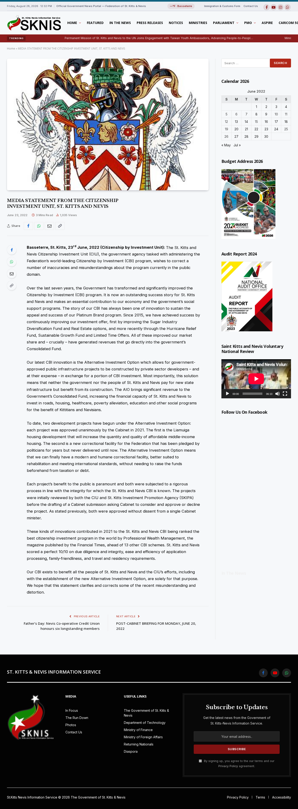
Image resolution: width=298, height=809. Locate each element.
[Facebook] (11, 250)
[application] (256, 378)
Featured (95, 22)
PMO (248, 22)
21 (246, 129)
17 (276, 122)
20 (236, 129)
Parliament (223, 22)
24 (276, 129)
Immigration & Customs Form (222, 6)
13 (236, 122)
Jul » (237, 145)
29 (256, 136)
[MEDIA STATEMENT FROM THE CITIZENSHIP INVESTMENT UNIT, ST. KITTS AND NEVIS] (108, 124)
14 (246, 122)
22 (256, 129)
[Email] (11, 273)
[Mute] (277, 393)
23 (266, 129)
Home (72, 22)
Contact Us (251, 6)
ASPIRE (267, 22)
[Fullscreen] (285, 393)
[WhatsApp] (11, 261)
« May (226, 145)
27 (236, 136)
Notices (176, 22)
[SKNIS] (34, 23)
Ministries (198, 22)
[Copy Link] (59, 226)
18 (286, 122)
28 (246, 136)
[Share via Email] (49, 226)
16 (266, 122)
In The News (120, 22)
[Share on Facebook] (28, 226)
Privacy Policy (228, 766)
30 (266, 136)
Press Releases (150, 22)
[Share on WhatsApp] (39, 226)
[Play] (227, 393)
